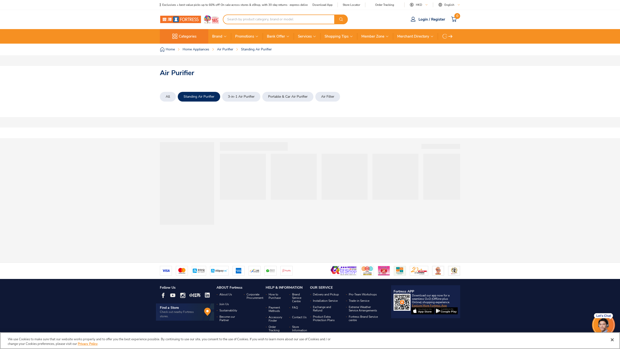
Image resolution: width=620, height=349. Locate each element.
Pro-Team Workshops (363, 294)
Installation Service (325, 301)
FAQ (295, 307)
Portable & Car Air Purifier (288, 96)
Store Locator (351, 5)
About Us (225, 294)
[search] (341, 19)
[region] (310, 340)
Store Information (299, 328)
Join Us (224, 304)
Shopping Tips (337, 36)
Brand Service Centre (296, 298)
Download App (322, 5)
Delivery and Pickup (326, 294)
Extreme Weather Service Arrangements (363, 308)
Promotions (244, 36)
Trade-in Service (359, 301)
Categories (187, 36)
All (168, 96)
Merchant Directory (413, 36)
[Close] (612, 339)
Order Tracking (384, 5)
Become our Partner (227, 318)
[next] (450, 36)
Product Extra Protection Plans (324, 318)
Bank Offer (276, 36)
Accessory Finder (275, 319)
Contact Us (299, 317)
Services (305, 36)
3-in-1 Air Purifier (241, 96)
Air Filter (327, 96)
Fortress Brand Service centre (363, 318)
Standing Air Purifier (199, 96)
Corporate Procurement (255, 296)
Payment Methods (274, 309)
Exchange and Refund (322, 308)
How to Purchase (275, 296)
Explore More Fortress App (429, 306)
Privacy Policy (88, 344)
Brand (217, 36)
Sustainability (228, 310)
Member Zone (372, 36)
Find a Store (169, 307)
